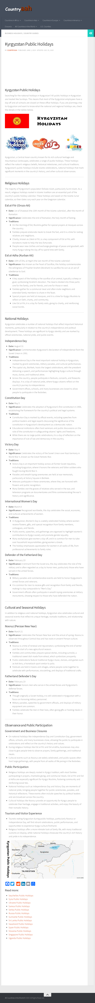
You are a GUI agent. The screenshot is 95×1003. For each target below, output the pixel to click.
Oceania (8, 26)
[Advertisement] (44, 70)
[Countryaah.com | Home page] (19, 8)
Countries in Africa (12, 20)
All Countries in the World (25, 26)
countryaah (12, 50)
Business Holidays (13, 33)
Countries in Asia (30, 20)
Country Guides (31, 33)
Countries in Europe (50, 20)
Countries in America (72, 20)
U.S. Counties (45, 26)
